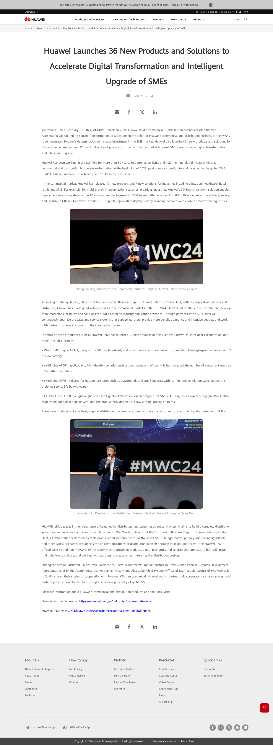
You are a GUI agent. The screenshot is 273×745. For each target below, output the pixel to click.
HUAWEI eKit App (44, 727)
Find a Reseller (77, 675)
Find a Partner (122, 675)
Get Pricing (75, 669)
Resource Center (168, 675)
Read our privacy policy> (184, 4)
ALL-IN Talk (166, 701)
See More (30, 695)
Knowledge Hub (168, 688)
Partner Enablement (125, 682)
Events (28, 682)
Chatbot (74, 682)
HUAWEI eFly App (80, 727)
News (39, 28)
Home (28, 28)
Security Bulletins (214, 675)
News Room (32, 675)
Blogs (162, 695)
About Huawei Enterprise (39, 669)
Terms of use (187, 741)
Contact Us (31, 688)
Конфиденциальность (164, 741)
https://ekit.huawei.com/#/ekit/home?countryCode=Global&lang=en (106, 611)
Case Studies (166, 669)
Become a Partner (124, 669)
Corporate (209, 669)
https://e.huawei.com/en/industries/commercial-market (115, 601)
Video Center (166, 682)
